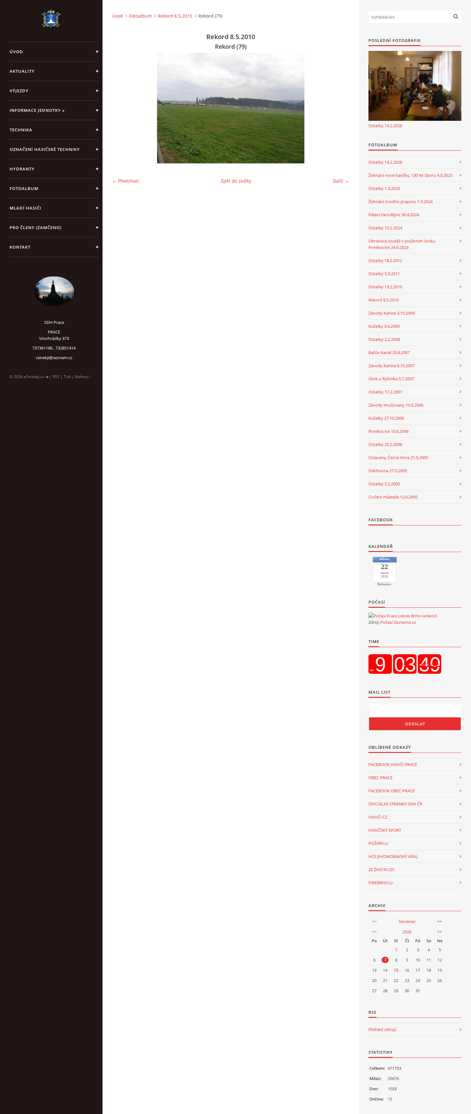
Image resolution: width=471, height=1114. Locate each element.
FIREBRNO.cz (380, 883)
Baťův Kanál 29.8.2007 (389, 352)
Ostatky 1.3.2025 (384, 188)
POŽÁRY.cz (378, 843)
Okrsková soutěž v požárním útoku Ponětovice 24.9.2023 (401, 244)
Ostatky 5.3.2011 (384, 273)
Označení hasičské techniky (45, 149)
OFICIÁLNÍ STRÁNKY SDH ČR (395, 804)
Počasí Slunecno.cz (398, 622)
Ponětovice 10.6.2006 (388, 431)
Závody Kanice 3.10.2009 (391, 313)
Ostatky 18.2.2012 (385, 260)
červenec (407, 921)
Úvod (16, 51)
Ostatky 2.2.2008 (384, 339)
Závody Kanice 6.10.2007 (391, 365)
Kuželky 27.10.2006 (386, 418)
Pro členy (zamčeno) (36, 227)
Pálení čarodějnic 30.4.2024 (393, 215)
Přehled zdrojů (382, 1029)
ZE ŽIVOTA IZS (381, 869)
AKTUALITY (22, 71)
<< (374, 921)
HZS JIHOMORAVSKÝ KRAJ (392, 856)
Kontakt (20, 247)
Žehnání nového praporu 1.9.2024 (400, 201)
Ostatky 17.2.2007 (385, 392)
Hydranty (22, 169)
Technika (21, 130)
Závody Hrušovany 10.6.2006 (395, 405)
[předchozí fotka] (122, 108)
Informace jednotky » (37, 110)
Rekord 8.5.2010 (175, 16)
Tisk (67, 376)
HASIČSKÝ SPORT (384, 830)
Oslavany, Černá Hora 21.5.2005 (398, 457)
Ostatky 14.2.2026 (385, 125)
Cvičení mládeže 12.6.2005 (392, 497)
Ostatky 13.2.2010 (385, 287)
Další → (341, 181)
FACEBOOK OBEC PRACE (391, 791)
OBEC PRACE (380, 777)
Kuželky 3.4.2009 (384, 326)
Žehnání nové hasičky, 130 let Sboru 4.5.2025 (410, 175)
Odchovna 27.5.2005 (387, 471)
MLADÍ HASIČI (25, 208)
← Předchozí (125, 181)
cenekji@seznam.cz (54, 357)
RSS (56, 376)
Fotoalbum (24, 188)
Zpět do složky (236, 181)
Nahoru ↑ (83, 376)
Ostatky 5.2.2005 (384, 484)
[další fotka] (339, 108)
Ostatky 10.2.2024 (385, 228)
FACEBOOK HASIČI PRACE (392, 764)
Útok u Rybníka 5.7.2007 (391, 379)
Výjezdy (19, 91)
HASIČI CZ (377, 817)
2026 (406, 932)
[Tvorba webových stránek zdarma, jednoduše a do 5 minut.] (47, 377)
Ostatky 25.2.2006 (385, 444)
